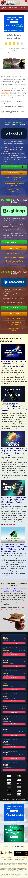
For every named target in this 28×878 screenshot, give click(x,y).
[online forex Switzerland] (7, 4)
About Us (2, 857)
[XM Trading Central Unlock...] (13, 359)
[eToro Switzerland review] (19, 787)
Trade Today (14, 643)
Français (12, 846)
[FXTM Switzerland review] (19, 795)
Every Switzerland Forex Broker (14, 190)
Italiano (17, 846)
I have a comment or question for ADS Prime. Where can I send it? (14, 112)
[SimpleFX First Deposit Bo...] (13, 495)
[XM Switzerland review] (19, 776)
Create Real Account (13, 167)
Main (10, 7)
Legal (19, 857)
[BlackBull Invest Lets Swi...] (13, 542)
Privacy (10, 857)
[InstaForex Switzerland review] (19, 780)
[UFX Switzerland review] (19, 784)
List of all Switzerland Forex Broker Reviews (14, 799)
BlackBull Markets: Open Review (14, 178)
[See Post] (10, 383)
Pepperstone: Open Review (14, 318)
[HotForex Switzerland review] (9, 787)
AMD (2, 10)
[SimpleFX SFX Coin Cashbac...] (13, 446)
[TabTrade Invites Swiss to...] (13, 402)
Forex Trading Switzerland (7, 95)
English (15, 7)
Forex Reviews (22, 7)
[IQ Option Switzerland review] (9, 791)
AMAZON (18, 10)
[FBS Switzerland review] (9, 780)
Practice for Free (13, 173)
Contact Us (7, 857)
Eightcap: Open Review (14, 253)
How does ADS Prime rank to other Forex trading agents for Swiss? (14, 102)
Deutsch (6, 846)
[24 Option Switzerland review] (9, 795)
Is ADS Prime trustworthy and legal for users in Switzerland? (14, 107)
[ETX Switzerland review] (19, 791)
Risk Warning (15, 857)
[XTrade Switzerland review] (9, 784)
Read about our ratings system (14, 52)
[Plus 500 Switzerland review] (9, 776)
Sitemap (25, 857)
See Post (18, 875)
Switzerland (4, 7)
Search (22, 857)
